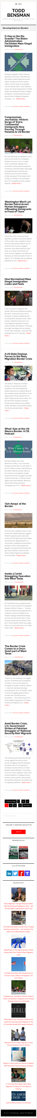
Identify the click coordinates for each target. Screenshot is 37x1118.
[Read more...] (21, 99)
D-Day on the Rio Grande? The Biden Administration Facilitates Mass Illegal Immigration (18, 41)
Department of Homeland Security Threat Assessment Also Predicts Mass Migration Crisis (18, 952)
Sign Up (18, 832)
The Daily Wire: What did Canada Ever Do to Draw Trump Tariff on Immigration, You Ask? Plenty (18, 975)
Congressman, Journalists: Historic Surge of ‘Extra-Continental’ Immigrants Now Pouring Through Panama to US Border (17, 124)
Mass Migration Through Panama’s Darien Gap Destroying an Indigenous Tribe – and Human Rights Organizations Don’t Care (18, 906)
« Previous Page (11, 802)
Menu (20, 4)
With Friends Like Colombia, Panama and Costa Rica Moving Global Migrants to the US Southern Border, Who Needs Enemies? (18, 1022)
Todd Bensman (18, 13)
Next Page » (27, 805)
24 (15, 805)
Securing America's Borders (21, 106)
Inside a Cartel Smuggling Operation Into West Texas (17, 576)
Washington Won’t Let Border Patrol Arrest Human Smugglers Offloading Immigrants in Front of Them (18, 206)
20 (23, 801)
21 (28, 801)
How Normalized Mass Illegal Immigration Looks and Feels (18, 281)
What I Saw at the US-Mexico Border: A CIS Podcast (17, 431)
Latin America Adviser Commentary (18, 1103)
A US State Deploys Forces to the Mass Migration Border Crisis (18, 356)
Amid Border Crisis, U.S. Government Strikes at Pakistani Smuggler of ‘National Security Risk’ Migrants (18, 728)
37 (20, 805)
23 (11, 805)
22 (7, 805)
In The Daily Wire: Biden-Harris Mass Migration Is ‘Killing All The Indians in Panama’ (18, 1086)
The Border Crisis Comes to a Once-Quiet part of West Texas (15, 650)
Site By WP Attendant (26, 1113)
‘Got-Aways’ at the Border (15, 505)
